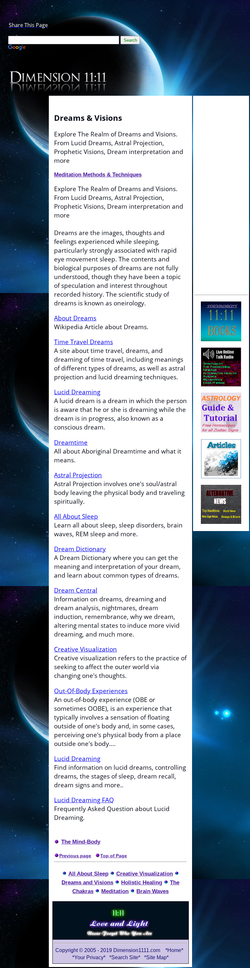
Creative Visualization (85, 649)
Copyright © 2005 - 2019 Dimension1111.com (107, 950)
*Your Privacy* (88, 957)
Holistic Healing (141, 882)
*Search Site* (125, 957)
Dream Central (75, 590)
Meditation (115, 891)
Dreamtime (71, 442)
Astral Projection (78, 474)
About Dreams (75, 318)
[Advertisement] (221, 194)
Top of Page (113, 855)
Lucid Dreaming (77, 391)
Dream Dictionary (80, 548)
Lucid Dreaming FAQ (84, 799)
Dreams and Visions (87, 882)
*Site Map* (156, 957)
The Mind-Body (80, 841)
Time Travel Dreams (83, 341)
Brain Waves (152, 891)
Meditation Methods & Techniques (98, 174)
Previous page (75, 855)
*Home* (174, 950)
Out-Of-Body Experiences (91, 690)
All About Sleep (76, 516)
